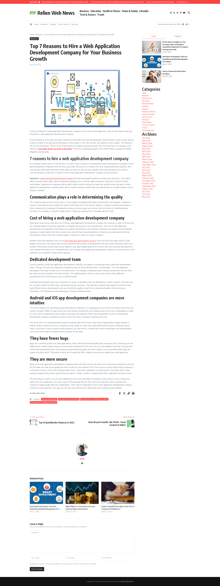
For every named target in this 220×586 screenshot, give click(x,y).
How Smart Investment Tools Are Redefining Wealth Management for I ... (45, 507)
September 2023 (149, 165)
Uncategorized (148, 130)
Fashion (145, 106)
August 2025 (147, 146)
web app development (49, 399)
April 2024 (146, 157)
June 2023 (146, 170)
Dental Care (147, 98)
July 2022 (146, 191)
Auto (144, 93)
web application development (69, 399)
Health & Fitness (111, 10)
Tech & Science (88, 14)
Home (36, 24)
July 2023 (146, 167)
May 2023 (146, 173)
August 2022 (147, 189)
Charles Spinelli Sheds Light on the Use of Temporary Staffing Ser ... (117, 507)
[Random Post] (183, 24)
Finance (145, 109)
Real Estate (146, 122)
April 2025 (146, 151)
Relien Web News (56, 13)
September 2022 (149, 186)
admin (82, 459)
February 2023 (148, 178)
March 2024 (147, 159)
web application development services (80, 241)
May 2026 (146, 141)
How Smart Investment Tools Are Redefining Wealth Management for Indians (175, 59)
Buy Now (74, 24)
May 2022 (146, 197)
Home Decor (147, 117)
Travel (100, 14)
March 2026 (147, 143)
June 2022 (146, 194)
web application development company (57, 178)
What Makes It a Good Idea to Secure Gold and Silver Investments (80, 507)
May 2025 (146, 149)
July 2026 (146, 138)
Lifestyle (143, 10)
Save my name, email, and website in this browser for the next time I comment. (64, 564)
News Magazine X (127, 581)
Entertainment (148, 103)
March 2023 (147, 175)
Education (96, 10)
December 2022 (148, 181)
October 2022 (148, 183)
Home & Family (130, 10)
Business (84, 10)
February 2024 (148, 162)
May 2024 (146, 154)
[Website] (82, 463)
